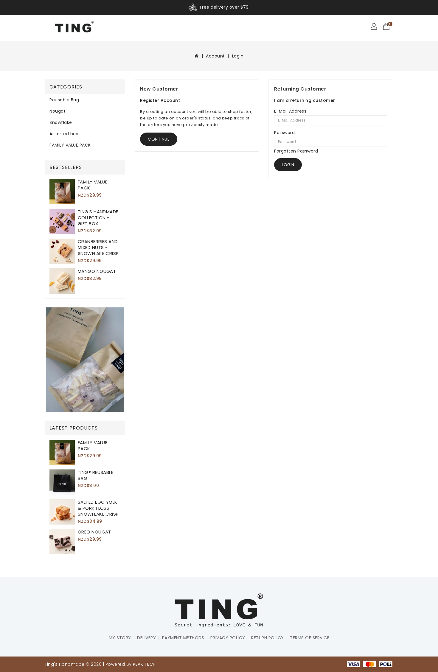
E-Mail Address (290, 111)
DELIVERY (146, 638)
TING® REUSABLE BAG (95, 475)
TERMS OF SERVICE (309, 638)
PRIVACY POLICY (227, 638)
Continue (159, 139)
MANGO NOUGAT (97, 271)
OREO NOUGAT (94, 532)
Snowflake (60, 122)
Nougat (57, 111)
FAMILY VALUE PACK (70, 145)
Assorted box (63, 134)
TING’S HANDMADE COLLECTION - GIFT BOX (98, 218)
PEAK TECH (144, 664)
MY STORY (120, 638)
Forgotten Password (296, 151)
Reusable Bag (64, 100)
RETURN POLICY (267, 638)
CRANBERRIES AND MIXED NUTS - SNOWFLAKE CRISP (98, 247)
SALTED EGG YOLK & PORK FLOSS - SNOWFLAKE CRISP (98, 508)
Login (238, 56)
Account (215, 56)
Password (284, 132)
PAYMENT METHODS (183, 638)
